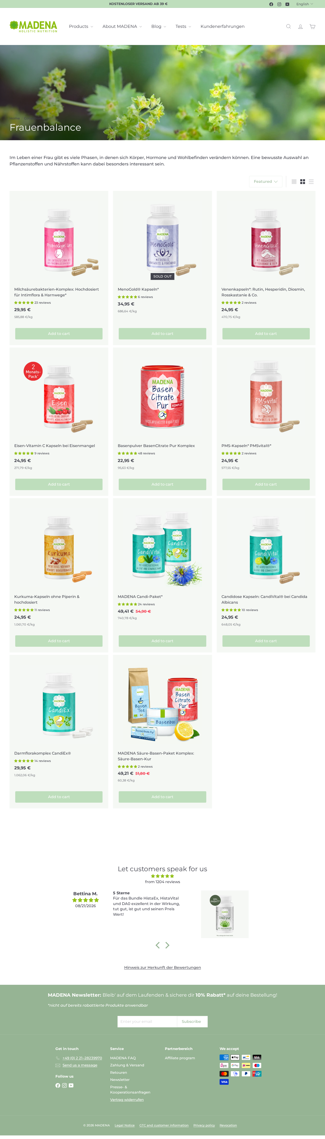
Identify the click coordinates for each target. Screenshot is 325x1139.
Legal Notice (125, 1125)
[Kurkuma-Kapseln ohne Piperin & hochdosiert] (59, 565)
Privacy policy (204, 1125)
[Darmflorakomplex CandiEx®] (59, 718)
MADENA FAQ (123, 1058)
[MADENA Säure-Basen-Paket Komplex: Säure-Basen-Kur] (162, 721)
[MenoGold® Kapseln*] (162, 254)
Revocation (228, 1125)
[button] (24, 302)
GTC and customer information (164, 1125)
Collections (33, 118)
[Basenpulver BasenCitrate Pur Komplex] (162, 411)
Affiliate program (180, 1058)
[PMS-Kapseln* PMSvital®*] (266, 411)
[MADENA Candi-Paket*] (162, 561)
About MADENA (120, 26)
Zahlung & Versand (127, 1065)
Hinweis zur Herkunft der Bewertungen (162, 967)
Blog (156, 26)
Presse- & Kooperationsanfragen (130, 1090)
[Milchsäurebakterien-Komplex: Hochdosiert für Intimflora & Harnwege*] (59, 257)
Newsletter (120, 1079)
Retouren (118, 1072)
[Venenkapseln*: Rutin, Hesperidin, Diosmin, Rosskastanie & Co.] (266, 257)
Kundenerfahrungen (223, 26)
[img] (162, 876)
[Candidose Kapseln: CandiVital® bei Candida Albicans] (266, 565)
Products (79, 26)
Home (15, 118)
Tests (181, 26)
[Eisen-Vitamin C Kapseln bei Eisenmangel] (59, 411)
